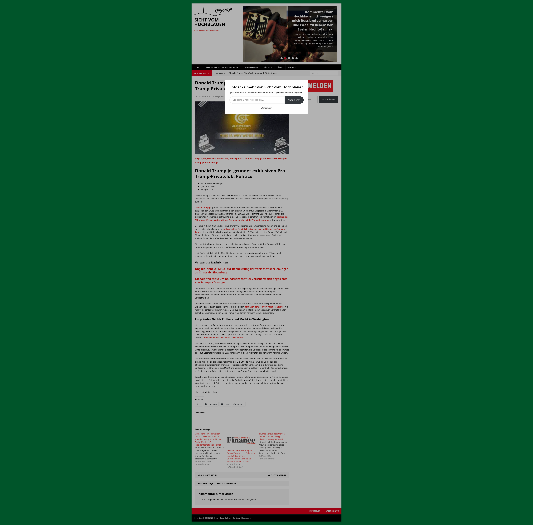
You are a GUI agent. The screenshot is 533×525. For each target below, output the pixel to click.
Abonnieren (294, 99)
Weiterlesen (266, 108)
